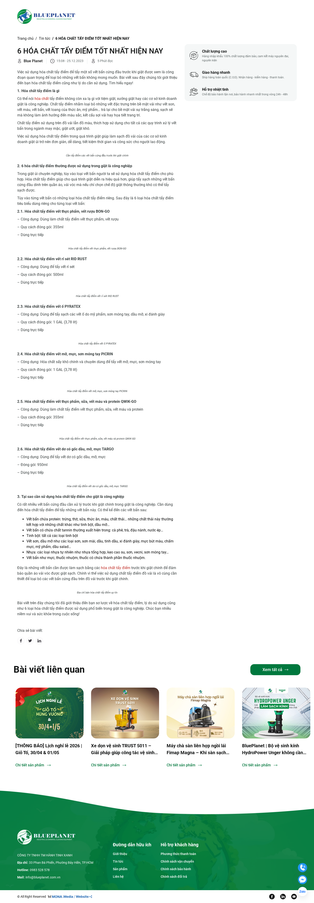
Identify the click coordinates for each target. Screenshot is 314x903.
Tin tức (180, 16)
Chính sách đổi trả (174, 876)
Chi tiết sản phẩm (29, 765)
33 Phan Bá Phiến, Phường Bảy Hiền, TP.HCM (61, 862)
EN (264, 16)
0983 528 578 (40, 870)
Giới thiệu (129, 16)
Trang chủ (106, 16)
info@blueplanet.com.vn (43, 877)
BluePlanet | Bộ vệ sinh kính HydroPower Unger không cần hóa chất (272, 749)
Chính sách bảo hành (176, 869)
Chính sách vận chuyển (177, 861)
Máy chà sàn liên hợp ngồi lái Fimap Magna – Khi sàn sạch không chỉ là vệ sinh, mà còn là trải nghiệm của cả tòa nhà (198, 749)
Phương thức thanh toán (178, 854)
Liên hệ (202, 16)
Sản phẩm (156, 16)
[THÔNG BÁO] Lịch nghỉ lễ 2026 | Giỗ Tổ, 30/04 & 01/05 (48, 749)
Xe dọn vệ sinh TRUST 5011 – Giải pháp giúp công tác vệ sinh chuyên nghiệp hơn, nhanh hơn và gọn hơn (122, 749)
